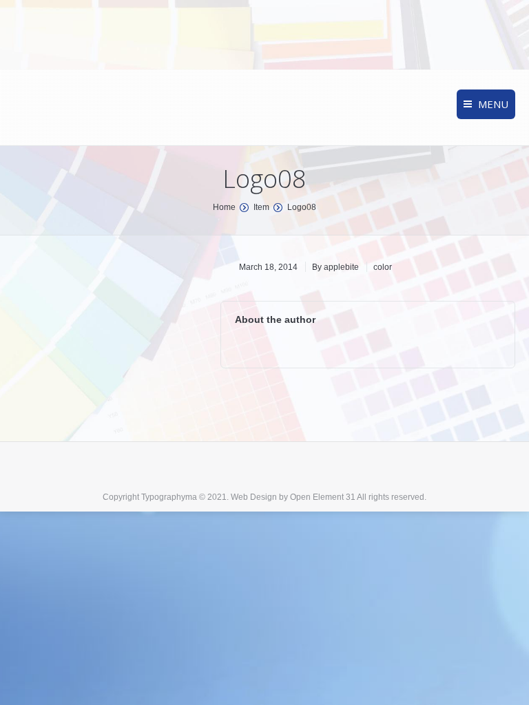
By (335, 267)
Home (224, 207)
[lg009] (107, 328)
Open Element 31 (322, 497)
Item (261, 207)
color (382, 267)
